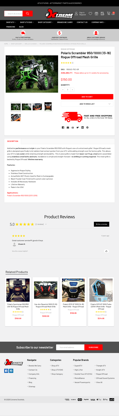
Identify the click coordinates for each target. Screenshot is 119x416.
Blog (21, 27)
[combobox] (18, 13)
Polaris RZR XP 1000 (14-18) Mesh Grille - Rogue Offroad (73, 305)
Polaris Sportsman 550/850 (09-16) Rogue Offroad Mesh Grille (18, 306)
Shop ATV (10, 22)
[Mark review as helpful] (106, 251)
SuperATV (78, 365)
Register (82, 15)
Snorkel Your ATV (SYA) (83, 374)
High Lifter (78, 370)
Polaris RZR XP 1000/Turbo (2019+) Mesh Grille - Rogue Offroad (101, 306)
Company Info (98, 22)
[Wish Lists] (92, 13)
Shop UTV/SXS (26, 22)
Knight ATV (100, 370)
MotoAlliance (79, 378)
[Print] (73, 127)
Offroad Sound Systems (105, 378)
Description (12, 141)
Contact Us (82, 22)
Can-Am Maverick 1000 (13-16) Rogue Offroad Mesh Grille (45, 305)
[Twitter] (78, 127)
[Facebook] (63, 127)
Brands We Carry (65, 22)
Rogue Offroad (101, 374)
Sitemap (32, 386)
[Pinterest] (87, 127)
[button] (46, 224)
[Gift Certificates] (98, 13)
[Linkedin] (82, 127)
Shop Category (44, 22)
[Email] (68, 127)
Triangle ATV (101, 365)
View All (99, 382)
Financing (10, 27)
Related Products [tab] (17, 272)
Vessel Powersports (82, 382)
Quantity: (65, 85)
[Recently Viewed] (104, 13)
